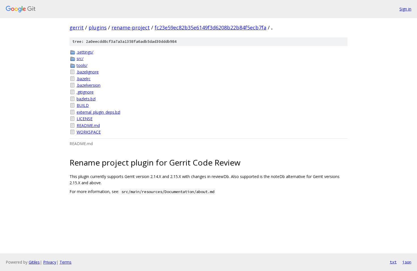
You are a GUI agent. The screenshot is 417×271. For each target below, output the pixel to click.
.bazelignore (88, 72)
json (406, 261)
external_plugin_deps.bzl (98, 112)
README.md (88, 125)
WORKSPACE (89, 132)
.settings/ (85, 52)
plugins (98, 27)
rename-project (130, 27)
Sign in (405, 9)
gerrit (77, 27)
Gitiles (34, 262)
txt (393, 261)
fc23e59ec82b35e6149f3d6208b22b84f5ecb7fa (210, 27)
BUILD (83, 105)
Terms (65, 262)
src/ (80, 58)
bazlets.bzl (86, 98)
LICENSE (84, 118)
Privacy (49, 262)
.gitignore (85, 92)
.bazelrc (83, 78)
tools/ (82, 65)
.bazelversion (88, 85)
